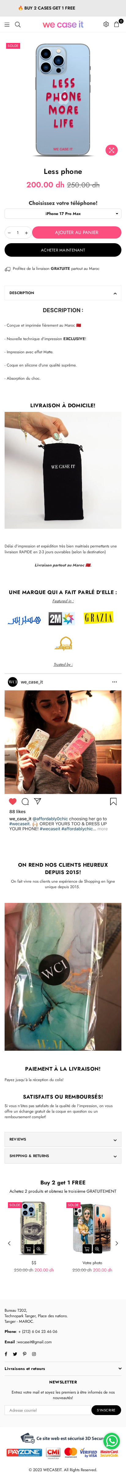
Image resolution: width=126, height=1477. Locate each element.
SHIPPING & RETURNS (29, 1156)
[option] (63, 100)
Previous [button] (9, 1243)
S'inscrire (106, 1410)
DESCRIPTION (21, 293)
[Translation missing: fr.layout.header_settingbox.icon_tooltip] (106, 24)
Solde (13, 45)
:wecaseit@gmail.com (33, 1342)
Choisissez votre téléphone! (63, 203)
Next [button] (116, 1243)
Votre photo (92, 1263)
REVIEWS (17, 1139)
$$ (33, 1263)
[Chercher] (17, 24)
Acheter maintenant (63, 250)
